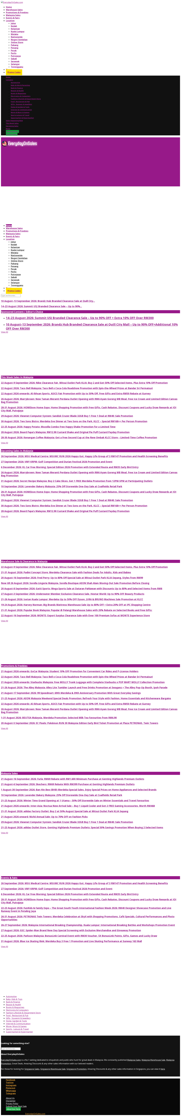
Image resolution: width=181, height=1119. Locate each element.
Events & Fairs (13, 18)
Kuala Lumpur (18, 31)
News (8, 129)
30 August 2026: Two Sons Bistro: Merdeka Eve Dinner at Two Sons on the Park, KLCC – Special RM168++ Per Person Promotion (74, 421)
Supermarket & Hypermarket (22, 118)
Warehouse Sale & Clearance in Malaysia (24, 561)
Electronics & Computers (20, 96)
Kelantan (15, 28)
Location (10, 20)
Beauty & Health (17, 91)
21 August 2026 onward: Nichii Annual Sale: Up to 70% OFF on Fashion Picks (44, 816)
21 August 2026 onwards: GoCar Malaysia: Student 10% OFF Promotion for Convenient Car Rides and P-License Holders (69, 671)
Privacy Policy (12, 1103)
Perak (14, 50)
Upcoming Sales (12, 126)
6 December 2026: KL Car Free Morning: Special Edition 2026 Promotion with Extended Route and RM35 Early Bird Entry (70, 467)
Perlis (13, 53)
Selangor (15, 64)
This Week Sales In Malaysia (17, 377)
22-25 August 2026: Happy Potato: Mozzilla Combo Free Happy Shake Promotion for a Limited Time (58, 426)
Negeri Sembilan (19, 39)
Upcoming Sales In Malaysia (17, 450)
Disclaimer (11, 1100)
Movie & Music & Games (20, 112)
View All (4, 332)
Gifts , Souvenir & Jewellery (21, 104)
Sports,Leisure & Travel (20, 115)
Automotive (15, 83)
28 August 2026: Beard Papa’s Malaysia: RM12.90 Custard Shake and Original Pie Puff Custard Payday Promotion (65, 432)
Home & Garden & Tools (20, 107)
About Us (10, 1098)
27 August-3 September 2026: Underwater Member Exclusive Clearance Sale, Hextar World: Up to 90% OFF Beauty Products (72, 593)
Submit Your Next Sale (16, 1106)
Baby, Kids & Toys (14, 999)
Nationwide (17, 37)
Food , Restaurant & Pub (20, 102)
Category (9, 80)
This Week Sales (12, 123)
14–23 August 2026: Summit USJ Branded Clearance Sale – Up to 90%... (41, 306)
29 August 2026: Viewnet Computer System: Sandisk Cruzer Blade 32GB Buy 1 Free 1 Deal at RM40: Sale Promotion (67, 415)
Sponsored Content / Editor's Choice (22, 311)
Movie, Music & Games (16, 1026)
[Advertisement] (75, 167)
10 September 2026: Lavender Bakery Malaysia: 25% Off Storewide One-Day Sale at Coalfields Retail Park (61, 486)
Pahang (14, 45)
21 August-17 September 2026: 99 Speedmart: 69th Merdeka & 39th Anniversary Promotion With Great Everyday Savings (71, 692)
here (163, 1069)
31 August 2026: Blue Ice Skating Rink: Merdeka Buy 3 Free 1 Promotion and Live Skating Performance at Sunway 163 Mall (71, 941)
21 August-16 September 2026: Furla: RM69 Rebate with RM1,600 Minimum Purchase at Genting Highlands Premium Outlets (72, 778)
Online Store (17, 42)
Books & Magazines (18, 93)
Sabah (14, 58)
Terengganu (17, 66)
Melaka (14, 34)
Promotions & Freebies (17, 12)
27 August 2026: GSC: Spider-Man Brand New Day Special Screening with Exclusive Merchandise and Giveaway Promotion (71, 930)
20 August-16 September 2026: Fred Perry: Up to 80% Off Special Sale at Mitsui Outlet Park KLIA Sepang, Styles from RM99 (72, 577)
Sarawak (15, 61)
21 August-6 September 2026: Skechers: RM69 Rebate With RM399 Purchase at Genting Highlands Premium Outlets (68, 784)
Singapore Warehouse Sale (53, 1069)
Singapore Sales (32, 1069)
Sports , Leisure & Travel (17, 1029)
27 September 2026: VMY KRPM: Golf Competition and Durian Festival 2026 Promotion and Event (56, 461)
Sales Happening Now (14, 121)
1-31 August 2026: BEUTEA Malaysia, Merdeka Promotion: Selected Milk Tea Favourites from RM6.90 (59, 717)
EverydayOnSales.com (11, 1060)
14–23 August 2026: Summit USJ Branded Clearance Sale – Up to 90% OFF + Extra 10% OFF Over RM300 (80, 318)
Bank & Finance (17, 88)
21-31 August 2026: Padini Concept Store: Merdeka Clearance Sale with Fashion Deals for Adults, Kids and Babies (66, 572)
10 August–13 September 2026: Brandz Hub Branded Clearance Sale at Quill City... (48, 301)
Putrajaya (16, 56)
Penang (14, 47)
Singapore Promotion (76, 1069)
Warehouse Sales (14, 9)
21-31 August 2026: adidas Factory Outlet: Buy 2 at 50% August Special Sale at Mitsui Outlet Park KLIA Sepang (64, 811)
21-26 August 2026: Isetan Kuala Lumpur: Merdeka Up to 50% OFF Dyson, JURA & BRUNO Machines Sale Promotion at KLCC (72, 599)
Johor (13, 23)
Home (9, 7)
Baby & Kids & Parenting (20, 85)
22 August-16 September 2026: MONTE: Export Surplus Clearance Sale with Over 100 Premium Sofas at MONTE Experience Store (75, 615)
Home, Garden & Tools (16, 1021)
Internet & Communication (21, 110)
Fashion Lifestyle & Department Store (26, 99)
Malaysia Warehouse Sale (153, 1060)
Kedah (14, 26)
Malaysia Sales (13, 15)
